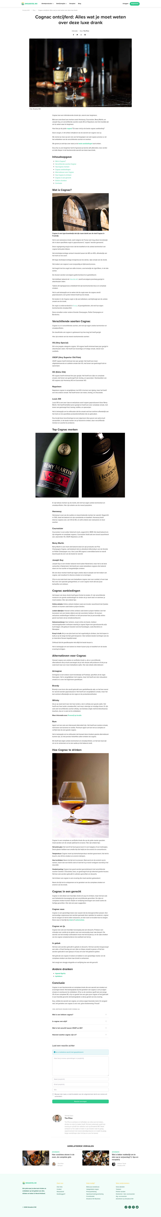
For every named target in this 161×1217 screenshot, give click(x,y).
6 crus (75, 306)
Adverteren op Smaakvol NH (124, 1199)
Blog (79, 4)
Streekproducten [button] (47, 4)
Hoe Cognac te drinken (63, 175)
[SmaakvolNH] (29, 3)
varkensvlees (79, 920)
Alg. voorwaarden (121, 1196)
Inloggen (125, 4)
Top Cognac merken (62, 167)
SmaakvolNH (26, 10)
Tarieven (118, 1189)
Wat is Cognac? (60, 161)
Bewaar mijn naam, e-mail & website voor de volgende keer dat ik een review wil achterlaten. (81, 1095)
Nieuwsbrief (60, 1192)
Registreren (134, 4)
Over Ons (59, 1187)
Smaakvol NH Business (93, 1199)
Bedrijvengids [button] (60, 4)
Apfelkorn (58, 976)
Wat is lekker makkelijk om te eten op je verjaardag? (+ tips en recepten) (125, 1157)
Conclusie (58, 183)
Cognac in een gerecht (63, 178)
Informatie (75, 31)
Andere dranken (61, 180)
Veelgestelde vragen (92, 1189)
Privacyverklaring (91, 1192)
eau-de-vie (74, 279)
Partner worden (120, 1192)
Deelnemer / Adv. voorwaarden (125, 1194)
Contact (59, 1189)
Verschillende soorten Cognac (65, 164)
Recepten (72, 4)
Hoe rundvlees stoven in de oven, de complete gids (63, 1155)
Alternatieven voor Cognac (64, 172)
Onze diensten (120, 1187)
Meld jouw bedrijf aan (92, 1187)
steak (71, 920)
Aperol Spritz (60, 973)
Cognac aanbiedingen (63, 169)
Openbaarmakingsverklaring (95, 1194)
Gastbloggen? (61, 1194)
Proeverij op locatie (74, 715)
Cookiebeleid (90, 1196)
